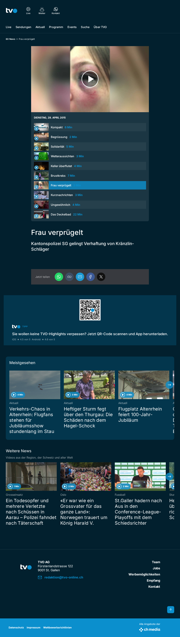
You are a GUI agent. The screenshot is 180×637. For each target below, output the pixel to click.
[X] (101, 277)
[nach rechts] (169, 385)
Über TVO (100, 27)
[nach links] (10, 385)
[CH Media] (149, 629)
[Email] (80, 277)
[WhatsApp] (59, 277)
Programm (56, 27)
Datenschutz (16, 627)
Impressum (33, 627)
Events (72, 27)
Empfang (153, 580)
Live (8, 27)
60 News (10, 39)
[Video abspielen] (90, 79)
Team (156, 562)
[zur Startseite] (11, 10)
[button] (69, 277)
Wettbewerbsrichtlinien (57, 627)
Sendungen (23, 27)
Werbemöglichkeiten (144, 574)
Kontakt (154, 586)
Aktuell (40, 27)
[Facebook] (90, 277)
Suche (85, 27)
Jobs (156, 568)
